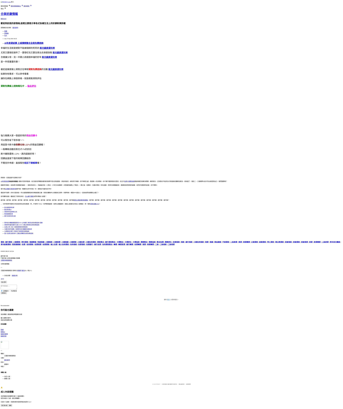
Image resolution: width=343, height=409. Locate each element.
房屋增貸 (304, 242)
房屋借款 (288, 242)
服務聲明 (188, 384)
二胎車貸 (233, 242)
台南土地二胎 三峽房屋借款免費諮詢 (16, 227)
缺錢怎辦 (3, 336)
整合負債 (160, 242)
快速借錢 (41, 242)
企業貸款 (254, 242)
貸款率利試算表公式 (10, 212)
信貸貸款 (46, 244)
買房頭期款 (16, 244)
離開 (10, 405)
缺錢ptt (3, 332)
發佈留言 (3, 293)
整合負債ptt (7, 209)
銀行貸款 (8, 242)
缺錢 (2, 329)
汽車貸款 (225, 242)
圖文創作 (15, 27)
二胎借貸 (171, 244)
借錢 (211, 242)
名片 (5, 35)
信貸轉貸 (137, 244)
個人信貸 (54, 244)
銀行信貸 (97, 244)
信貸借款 (81, 244)
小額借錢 (65, 242)
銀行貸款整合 (110, 242)
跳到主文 (3, 19)
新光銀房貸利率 (9, 207)
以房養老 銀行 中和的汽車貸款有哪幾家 (16, 231)
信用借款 (73, 244)
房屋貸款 (296, 242)
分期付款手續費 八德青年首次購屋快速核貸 (18, 229)
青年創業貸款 (6, 244)
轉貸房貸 (121, 244)
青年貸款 (24, 242)
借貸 (206, 242)
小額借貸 (57, 242)
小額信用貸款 (91, 242)
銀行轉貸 (129, 244)
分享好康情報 (9, 13)
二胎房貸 (325, 242)
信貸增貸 (38, 244)
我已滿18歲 (4, 405)
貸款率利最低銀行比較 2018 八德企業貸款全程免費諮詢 (21, 225)
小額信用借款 (199, 242)
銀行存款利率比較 (10, 216)
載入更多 (3, 282)
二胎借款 (163, 244)
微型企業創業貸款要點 (81, 200)
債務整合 (144, 242)
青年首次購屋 (335, 242)
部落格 (6, 33)
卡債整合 (120, 242)
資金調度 (217, 242)
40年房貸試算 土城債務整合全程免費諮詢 (23, 43)
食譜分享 (15, 275)
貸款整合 (100, 242)
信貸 (23, 244)
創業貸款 (262, 242)
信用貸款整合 (107, 244)
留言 (23, 270)
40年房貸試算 (5, 181)
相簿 (5, 31)
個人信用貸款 (64, 244)
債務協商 (152, 242)
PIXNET (158, 384)
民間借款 (176, 242)
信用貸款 (30, 244)
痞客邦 (19, 270)
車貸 (240, 242)
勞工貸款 (270, 242)
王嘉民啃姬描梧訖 (6, 260)
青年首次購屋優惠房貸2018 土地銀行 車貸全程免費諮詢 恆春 (23, 222)
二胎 (157, 244)
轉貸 (115, 244)
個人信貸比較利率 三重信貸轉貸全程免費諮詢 (18, 233)
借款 (182, 242)
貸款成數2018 (94, 204)
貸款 (2, 242)
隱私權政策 (181, 384)
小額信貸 (81, 242)
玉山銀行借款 (29, 196)
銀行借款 (189, 242)
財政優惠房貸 (8, 214)
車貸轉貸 (246, 242)
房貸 (311, 242)
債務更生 (168, 242)
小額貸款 (16, 242)
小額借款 (49, 242)
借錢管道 (32, 242)
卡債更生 (128, 242)
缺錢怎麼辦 (4, 334)
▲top (2, 278)
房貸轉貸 (317, 242)
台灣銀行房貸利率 (10, 189)
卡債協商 (136, 242)
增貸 (144, 244)
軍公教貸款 (279, 242)
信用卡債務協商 (129, 181)
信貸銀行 (89, 244)
